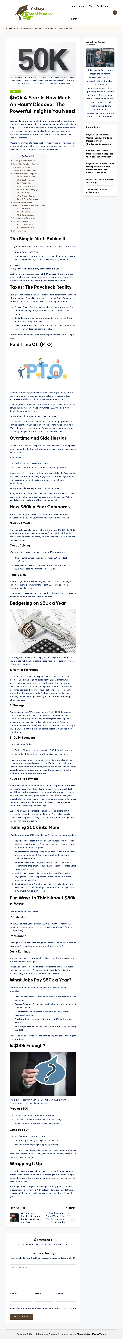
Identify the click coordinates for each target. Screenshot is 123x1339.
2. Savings (23, 193)
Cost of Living (25, 180)
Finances (16, 91)
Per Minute (23, 208)
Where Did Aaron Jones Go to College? (100, 181)
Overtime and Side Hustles (23, 170)
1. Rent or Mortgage (27, 189)
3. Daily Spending (27, 196)
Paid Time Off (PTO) (21, 167)
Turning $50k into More (21, 202)
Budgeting (53, 585)
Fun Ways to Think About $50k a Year (28, 205)
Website (60, 1293)
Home (8, 28)
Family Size (24, 183)
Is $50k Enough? (19, 221)
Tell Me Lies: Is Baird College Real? (97, 191)
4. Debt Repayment (28, 199)
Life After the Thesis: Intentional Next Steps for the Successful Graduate (99, 153)
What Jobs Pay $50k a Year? (24, 218)
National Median (26, 177)
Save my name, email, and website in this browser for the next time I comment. (43, 1308)
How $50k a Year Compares (24, 173)
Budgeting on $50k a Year (23, 186)
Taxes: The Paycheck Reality (24, 164)
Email (37, 1293)
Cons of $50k (25, 228)
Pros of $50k (25, 224)
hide (33, 156)
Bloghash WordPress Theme (91, 1334)
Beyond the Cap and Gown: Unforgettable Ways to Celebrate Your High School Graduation (100, 168)
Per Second (24, 212)
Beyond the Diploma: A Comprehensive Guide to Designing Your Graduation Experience (99, 139)
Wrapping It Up (18, 231)
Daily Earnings (25, 215)
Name (13, 1293)
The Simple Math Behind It (23, 161)
